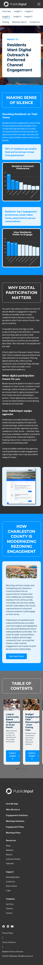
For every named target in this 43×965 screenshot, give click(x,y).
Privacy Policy (7, 933)
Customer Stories (13, 859)
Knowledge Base (13, 877)
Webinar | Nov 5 (19, 22)
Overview (6, 11)
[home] (15, 4)
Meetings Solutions (15, 821)
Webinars (9, 850)
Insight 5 (28, 16)
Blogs (8, 846)
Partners (9, 909)
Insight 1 (18, 11)
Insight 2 (29, 11)
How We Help (12, 804)
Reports (9, 855)
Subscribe (10, 863)
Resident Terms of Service (12, 952)
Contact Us (35, 22)
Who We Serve (13, 809)
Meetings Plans (13, 833)
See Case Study (16, 656)
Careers (9, 913)
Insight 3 (6, 16)
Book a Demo (11, 886)
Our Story (9, 904)
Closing (5, 22)
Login (8, 890)
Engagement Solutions (17, 815)
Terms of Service (9, 942)
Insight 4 (17, 16)
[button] (38, 4)
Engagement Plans (15, 827)
